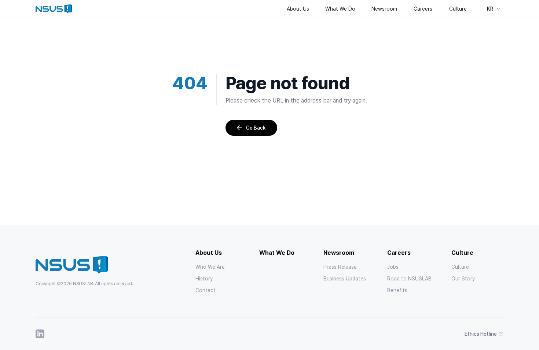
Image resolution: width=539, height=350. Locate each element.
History (204, 279)
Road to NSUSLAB (409, 279)
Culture (460, 267)
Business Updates (344, 279)
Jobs (393, 267)
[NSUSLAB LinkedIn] (40, 333)
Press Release (340, 267)
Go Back (255, 128)
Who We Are (210, 267)
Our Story (463, 279)
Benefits (397, 290)
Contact (205, 290)
